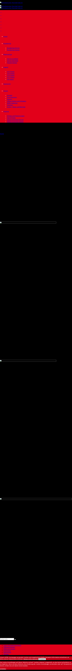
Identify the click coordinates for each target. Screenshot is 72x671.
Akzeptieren (42, 659)
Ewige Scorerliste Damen (15, 122)
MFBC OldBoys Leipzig (14, 199)
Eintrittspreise (12, 97)
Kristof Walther (10, 160)
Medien (9, 99)
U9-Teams (10, 79)
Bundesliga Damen (13, 50)
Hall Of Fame (11, 118)
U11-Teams (10, 77)
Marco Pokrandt (10, 208)
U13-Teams (10, 76)
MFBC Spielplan (12, 103)
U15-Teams (10, 74)
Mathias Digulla (10, 188)
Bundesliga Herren (13, 48)
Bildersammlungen (9, 649)
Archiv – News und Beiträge (16, 107)
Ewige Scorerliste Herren (15, 120)
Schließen (3, 669)
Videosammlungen (9, 647)
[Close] (0, 641)
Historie (6, 111)
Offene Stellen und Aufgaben (16, 101)
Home (5, 36)
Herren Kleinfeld (12, 61)
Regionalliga (8, 54)
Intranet (6, 654)
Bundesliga (7, 43)
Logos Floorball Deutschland (12, 645)
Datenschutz (7, 652)
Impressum (7, 651)
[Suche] (0, 637)
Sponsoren (7, 84)
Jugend (6, 67)
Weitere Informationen (30, 659)
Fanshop (10, 105)
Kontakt (9, 95)
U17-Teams (10, 72)
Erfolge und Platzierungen (15, 116)
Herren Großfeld (12, 59)
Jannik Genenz (9, 179)
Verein (6, 91)
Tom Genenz (8, 170)
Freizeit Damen (12, 63)
